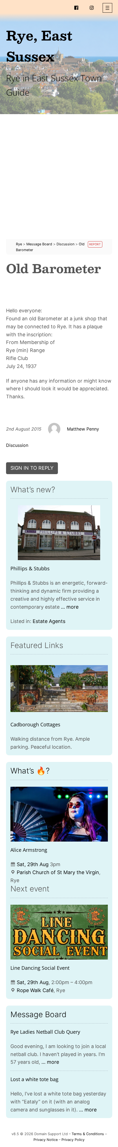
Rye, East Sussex (39, 45)
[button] (107, 8)
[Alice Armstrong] (59, 814)
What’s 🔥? (30, 770)
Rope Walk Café (35, 990)
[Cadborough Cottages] (59, 688)
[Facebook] (76, 7)
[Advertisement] (59, 180)
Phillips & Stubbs (30, 568)
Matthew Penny (83, 429)
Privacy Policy (73, 1140)
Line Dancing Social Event (39, 968)
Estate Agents (49, 621)
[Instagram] (91, 7)
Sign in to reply (32, 468)
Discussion (17, 445)
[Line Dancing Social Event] (59, 932)
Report (95, 244)
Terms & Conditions (88, 1134)
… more (69, 607)
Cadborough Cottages (35, 724)
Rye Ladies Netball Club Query (45, 1031)
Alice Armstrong (28, 850)
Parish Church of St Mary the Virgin (58, 872)
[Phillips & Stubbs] (59, 532)
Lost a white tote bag (34, 1079)
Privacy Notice (45, 1140)
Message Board (38, 1014)
